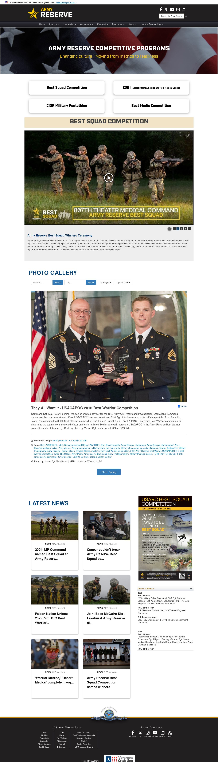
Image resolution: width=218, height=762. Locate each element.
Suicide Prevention (83, 744)
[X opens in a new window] (166, 9)
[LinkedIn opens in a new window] (183, 9)
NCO (61, 444)
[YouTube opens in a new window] (172, 9)
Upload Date (123, 282)
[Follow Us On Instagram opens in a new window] (147, 733)
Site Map (44, 735)
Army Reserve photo (110, 444)
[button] (67, 2)
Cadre (162, 447)
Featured (101, 24)
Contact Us (44, 741)
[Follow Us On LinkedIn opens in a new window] (162, 733)
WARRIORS (51, 444)
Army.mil (62, 744)
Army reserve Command (95, 453)
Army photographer (81, 447)
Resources (117, 24)
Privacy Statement (44, 744)
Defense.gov (61, 747)
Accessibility (44, 738)
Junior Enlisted (64, 456)
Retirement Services (84, 738)
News (131, 24)
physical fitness (83, 450)
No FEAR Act (62, 738)
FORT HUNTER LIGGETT (165, 453)
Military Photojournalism (141, 453)
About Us (53, 24)
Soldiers (85, 456)
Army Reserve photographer (160, 444)
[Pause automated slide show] (169, 229)
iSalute (61, 735)
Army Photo (77, 453)
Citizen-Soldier (105, 456)
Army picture (65, 447)
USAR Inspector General (84, 747)
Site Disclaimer (44, 747)
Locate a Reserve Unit (150, 24)
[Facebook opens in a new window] (161, 9)
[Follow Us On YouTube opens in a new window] (155, 733)
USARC (76, 456)
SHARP (84, 741)
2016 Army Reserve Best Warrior (145, 450)
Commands (85, 24)
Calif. (42, 444)
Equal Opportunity (83, 732)
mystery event (98, 450)
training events (113, 447)
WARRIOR (94, 444)
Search (57, 282)
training (93, 456)
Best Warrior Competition (117, 450)
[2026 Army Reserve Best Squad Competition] (109, 177)
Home (42, 24)
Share (184, 406)
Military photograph (130, 447)
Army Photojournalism (118, 453)
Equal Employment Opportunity (84, 735)
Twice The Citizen (62, 453)
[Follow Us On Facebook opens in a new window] (132, 733)
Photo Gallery (109, 472)
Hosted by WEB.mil (90, 761)
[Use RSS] (170, 733)
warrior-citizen (68, 450)
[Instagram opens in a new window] (178, 9)
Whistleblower (62, 741)
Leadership (68, 24)
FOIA (62, 732)
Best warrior (172, 447)
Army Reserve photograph (133, 444)
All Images (105, 282)
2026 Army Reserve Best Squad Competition (58, 235)
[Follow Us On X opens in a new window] (140, 733)
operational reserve (149, 447)
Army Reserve (54, 450)
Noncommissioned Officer (76, 444)
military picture (98, 447)
